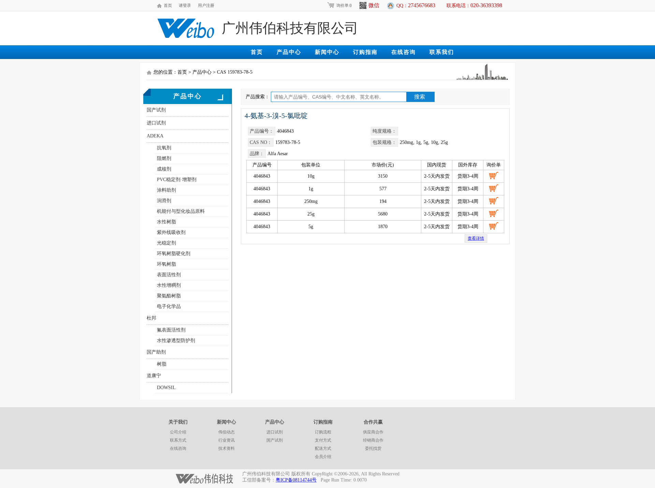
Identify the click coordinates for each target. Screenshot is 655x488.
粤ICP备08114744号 (296, 480)
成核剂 (164, 169)
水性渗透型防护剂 (176, 340)
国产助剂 (156, 352)
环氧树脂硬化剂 (173, 253)
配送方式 (323, 448)
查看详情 (476, 238)
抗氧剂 (164, 147)
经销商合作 (373, 440)
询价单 (344, 5)
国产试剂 (156, 110)
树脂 (161, 364)
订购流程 (323, 432)
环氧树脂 (166, 264)
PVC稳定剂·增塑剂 (176, 179)
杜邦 (151, 318)
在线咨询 (403, 52)
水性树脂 (166, 221)
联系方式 (178, 440)
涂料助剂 (166, 190)
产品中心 (289, 52)
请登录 (185, 5)
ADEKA (155, 135)
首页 (168, 5)
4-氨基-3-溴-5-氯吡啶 (276, 115)
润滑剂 (164, 200)
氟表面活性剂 (171, 329)
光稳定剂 (166, 243)
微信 (373, 5)
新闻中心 (327, 52)
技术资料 (226, 448)
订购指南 (365, 52)
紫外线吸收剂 (171, 232)
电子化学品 (169, 306)
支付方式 (323, 440)
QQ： (415, 5)
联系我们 (442, 52)
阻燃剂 (164, 158)
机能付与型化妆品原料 (181, 211)
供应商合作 (373, 432)
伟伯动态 (226, 432)
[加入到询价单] (493, 175)
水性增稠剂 (169, 285)
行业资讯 (226, 440)
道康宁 (154, 375)
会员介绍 (323, 456)
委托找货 (373, 448)
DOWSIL (166, 387)
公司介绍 (178, 432)
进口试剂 (156, 122)
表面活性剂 (169, 274)
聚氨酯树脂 (169, 295)
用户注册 (206, 5)
